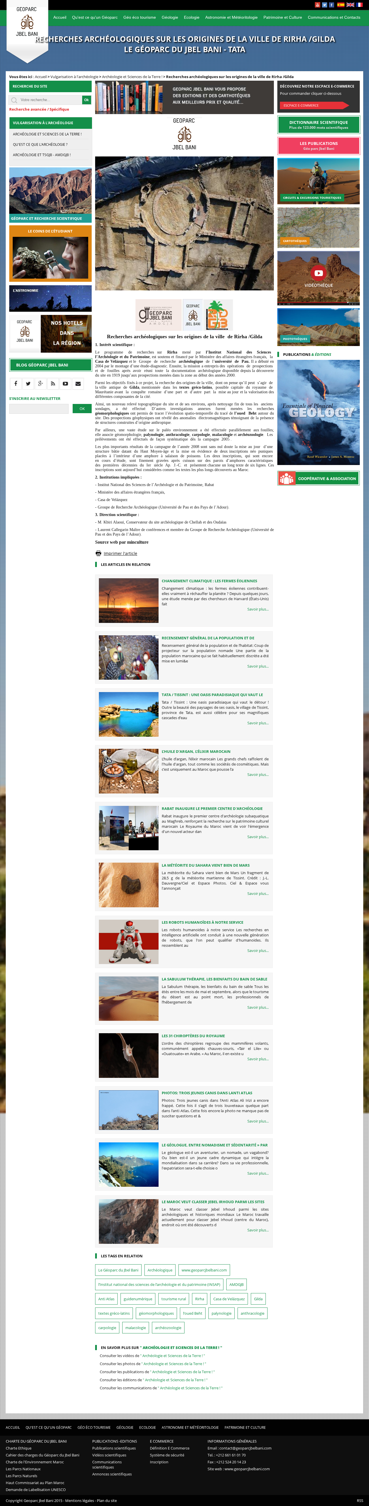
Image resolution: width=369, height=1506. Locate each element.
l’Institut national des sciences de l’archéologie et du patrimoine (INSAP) (159, 1284)
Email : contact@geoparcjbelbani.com (240, 1448)
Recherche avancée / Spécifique (39, 109)
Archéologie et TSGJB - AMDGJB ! (42, 154)
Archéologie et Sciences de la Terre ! (132, 76)
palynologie (221, 1313)
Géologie (170, 17)
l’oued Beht (192, 1313)
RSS (360, 1500)
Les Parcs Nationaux (23, 1468)
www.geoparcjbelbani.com (204, 1270)
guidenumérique (138, 1298)
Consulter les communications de (161, 1387)
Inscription (159, 1462)
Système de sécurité (167, 1455)
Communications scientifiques (107, 1464)
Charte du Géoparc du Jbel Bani (36, 1441)
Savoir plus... (258, 609)
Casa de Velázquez (229, 1298)
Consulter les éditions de (154, 1379)
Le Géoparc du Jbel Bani (118, 1270)
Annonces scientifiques (112, 1474)
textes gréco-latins (114, 1313)
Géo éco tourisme (139, 17)
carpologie (107, 1327)
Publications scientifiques (114, 1448)
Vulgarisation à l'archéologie (74, 76)
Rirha (199, 1298)
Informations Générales (232, 1441)
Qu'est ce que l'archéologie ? (40, 144)
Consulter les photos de (153, 1363)
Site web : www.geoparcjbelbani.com (239, 1468)
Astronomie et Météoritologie (231, 17)
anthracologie (252, 1313)
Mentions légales (79, 1500)
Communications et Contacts (334, 17)
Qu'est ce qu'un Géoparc (95, 17)
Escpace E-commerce (301, 105)
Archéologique (160, 1270)
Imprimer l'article (120, 553)
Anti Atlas (106, 1298)
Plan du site (107, 1500)
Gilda (258, 1298)
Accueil (59, 17)
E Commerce (162, 1441)
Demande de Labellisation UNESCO (36, 1489)
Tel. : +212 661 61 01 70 (227, 1455)
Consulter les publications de (157, 1371)
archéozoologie (168, 1327)
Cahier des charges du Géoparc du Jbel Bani (42, 1455)
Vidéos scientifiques (109, 1455)
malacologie (135, 1327)
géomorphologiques (156, 1313)
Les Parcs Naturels (21, 1475)
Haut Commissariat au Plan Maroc (35, 1482)
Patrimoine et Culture (282, 17)
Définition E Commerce (169, 1448)
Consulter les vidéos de (152, 1355)
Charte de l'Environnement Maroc (35, 1462)
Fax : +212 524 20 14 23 (227, 1462)
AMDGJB (236, 1284)
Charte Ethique (18, 1448)
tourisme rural (173, 1298)
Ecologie (191, 17)
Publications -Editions (114, 1441)
